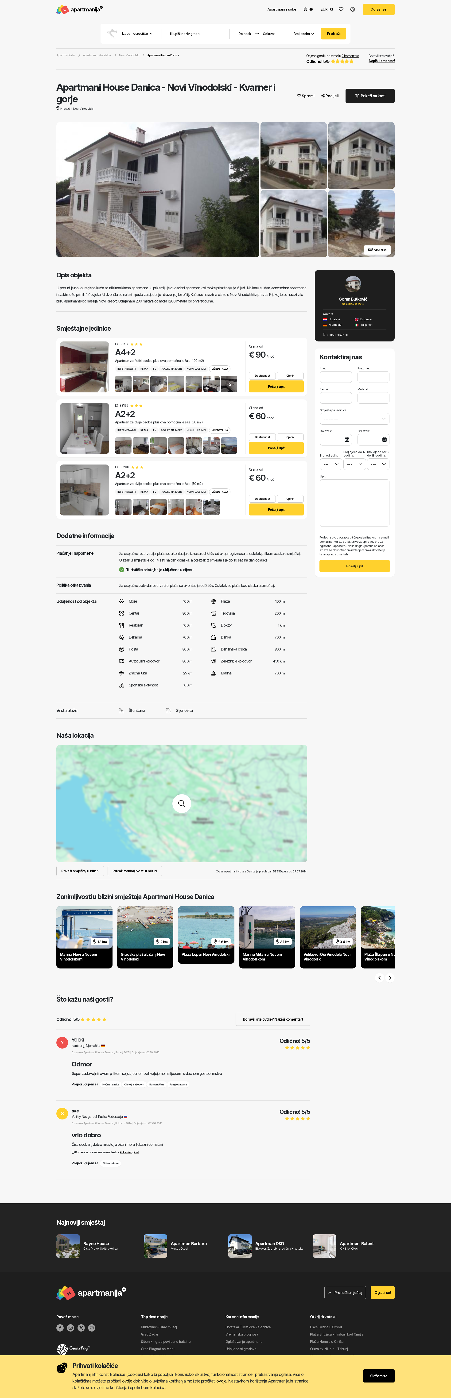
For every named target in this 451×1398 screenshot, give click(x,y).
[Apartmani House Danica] (157, 190)
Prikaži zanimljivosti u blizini (135, 871)
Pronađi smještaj (348, 1292)
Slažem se (378, 1376)
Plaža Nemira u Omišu (327, 1342)
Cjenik (290, 375)
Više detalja (220, 368)
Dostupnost (262, 375)
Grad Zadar (149, 1334)
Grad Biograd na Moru (158, 1349)
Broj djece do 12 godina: (354, 453)
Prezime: (364, 368)
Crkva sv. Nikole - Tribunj (329, 1349)
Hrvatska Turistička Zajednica (248, 1327)
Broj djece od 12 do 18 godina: (378, 453)
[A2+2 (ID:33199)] (84, 428)
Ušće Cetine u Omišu (326, 1327)
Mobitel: (363, 389)
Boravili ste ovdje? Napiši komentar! (273, 1019)
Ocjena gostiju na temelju (332, 59)
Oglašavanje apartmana (244, 1342)
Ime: (323, 368)
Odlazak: (364, 431)
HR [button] (310, 9)
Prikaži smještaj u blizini (80, 871)
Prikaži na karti (372, 95)
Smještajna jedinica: (333, 410)
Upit (323, 476)
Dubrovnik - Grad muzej (159, 1327)
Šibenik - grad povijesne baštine (166, 1342)
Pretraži (334, 33)
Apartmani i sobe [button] (282, 9)
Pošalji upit (276, 386)
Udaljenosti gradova (241, 1349)
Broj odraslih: (329, 455)
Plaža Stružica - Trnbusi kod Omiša (336, 1334)
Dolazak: (326, 431)
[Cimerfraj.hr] (98, 1349)
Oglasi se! (378, 9)
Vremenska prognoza (242, 1334)
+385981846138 (337, 335)
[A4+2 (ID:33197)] (84, 366)
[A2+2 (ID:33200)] (84, 490)
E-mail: (324, 389)
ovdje (127, 1381)
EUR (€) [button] (327, 9)
